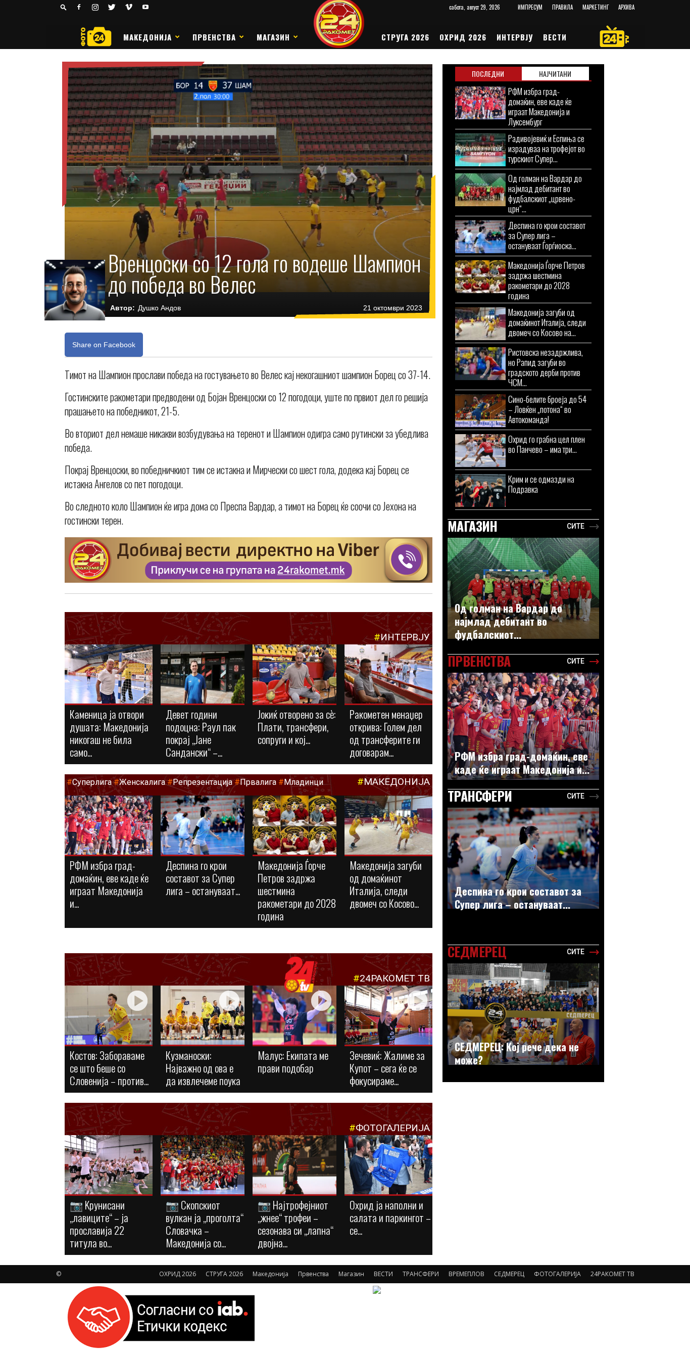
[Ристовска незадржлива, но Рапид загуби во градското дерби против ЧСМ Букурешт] (480, 363)
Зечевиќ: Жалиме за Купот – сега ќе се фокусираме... (387, 1067)
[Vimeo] (128, 7)
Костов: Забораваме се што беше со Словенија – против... (109, 1067)
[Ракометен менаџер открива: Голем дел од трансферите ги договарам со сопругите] (388, 674)
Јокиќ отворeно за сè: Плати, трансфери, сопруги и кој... (297, 726)
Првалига (258, 782)
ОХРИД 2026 (462, 36)
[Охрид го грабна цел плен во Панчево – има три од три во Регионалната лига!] (480, 450)
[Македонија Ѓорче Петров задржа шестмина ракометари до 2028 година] (294, 826)
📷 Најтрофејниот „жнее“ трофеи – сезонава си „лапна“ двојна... (295, 1223)
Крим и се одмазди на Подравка (541, 484)
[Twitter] (112, 7)
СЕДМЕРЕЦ (509, 1274)
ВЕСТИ (555, 36)
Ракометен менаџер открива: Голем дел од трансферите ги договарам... (386, 733)
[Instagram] (95, 7)
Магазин (273, 36)
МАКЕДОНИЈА (397, 781)
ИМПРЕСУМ (530, 7)
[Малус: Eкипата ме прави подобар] (294, 1016)
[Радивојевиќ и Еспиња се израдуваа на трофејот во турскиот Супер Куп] (480, 149)
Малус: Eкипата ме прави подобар (293, 1061)
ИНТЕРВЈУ (515, 36)
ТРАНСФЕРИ (421, 1274)
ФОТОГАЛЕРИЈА (393, 1128)
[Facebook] (78, 7)
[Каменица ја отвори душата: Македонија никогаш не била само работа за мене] (109, 674)
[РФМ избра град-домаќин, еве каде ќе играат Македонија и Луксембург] (109, 827)
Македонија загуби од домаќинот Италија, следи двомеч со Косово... (386, 884)
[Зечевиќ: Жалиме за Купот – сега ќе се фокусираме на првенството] (388, 1017)
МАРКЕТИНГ (595, 7)
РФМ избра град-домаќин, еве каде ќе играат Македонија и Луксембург (540, 106)
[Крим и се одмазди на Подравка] (480, 490)
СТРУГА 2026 (405, 36)
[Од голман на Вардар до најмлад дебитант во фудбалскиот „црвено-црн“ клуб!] (480, 189)
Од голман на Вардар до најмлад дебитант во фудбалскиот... (508, 621)
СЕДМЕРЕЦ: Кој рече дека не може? (517, 1053)
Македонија (147, 36)
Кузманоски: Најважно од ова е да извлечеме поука (203, 1067)
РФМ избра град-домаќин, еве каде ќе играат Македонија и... (109, 884)
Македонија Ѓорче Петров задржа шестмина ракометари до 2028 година (546, 280)
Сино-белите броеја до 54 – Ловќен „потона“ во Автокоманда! (547, 409)
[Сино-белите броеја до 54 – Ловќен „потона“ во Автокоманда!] (480, 410)
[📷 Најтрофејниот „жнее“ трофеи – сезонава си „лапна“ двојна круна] (294, 1165)
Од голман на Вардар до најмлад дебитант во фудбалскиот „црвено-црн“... (545, 193)
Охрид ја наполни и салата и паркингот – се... (390, 1217)
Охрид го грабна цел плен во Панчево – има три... (546, 444)
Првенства (214, 36)
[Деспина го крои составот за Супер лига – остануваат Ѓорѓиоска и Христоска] (202, 826)
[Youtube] (145, 7)
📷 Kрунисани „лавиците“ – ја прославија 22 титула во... (99, 1223)
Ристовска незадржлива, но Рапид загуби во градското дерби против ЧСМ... (545, 367)
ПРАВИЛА (562, 7)
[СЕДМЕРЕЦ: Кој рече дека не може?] (523, 1014)
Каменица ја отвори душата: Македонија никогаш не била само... (109, 733)
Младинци (303, 782)
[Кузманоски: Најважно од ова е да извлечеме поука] (202, 1016)
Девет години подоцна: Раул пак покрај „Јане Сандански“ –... (201, 733)
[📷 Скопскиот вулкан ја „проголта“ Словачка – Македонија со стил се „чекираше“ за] (202, 1165)
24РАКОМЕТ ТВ (395, 978)
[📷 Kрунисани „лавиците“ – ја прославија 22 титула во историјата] (109, 1166)
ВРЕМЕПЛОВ (466, 1274)
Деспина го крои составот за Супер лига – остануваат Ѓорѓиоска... (546, 235)
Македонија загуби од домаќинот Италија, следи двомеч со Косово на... (547, 322)
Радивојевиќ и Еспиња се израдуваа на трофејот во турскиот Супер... (546, 148)
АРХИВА (626, 7)
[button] (63, 7)
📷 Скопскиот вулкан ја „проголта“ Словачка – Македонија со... (204, 1223)
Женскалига (143, 782)
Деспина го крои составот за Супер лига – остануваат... (203, 877)
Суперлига (92, 782)
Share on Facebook (103, 345)
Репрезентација (202, 782)
